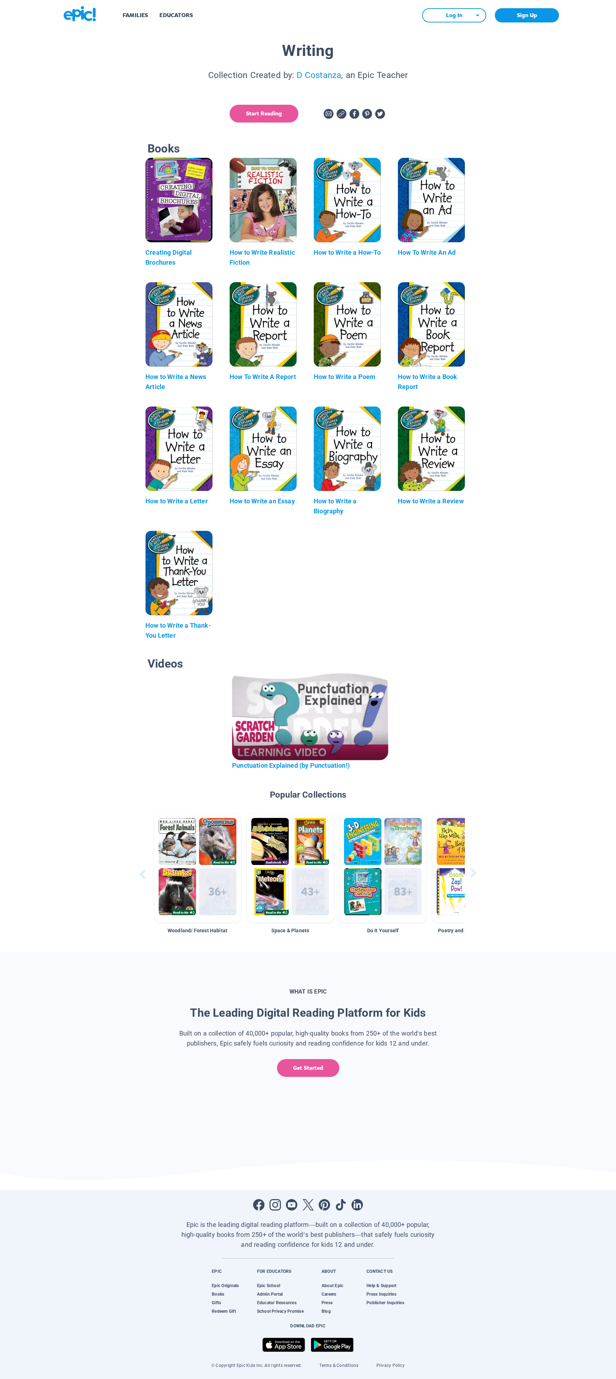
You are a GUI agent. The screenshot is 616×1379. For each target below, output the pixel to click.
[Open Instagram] (275, 1204)
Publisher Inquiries (385, 1302)
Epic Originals (225, 1285)
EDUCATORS (176, 15)
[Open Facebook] (259, 1204)
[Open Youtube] (291, 1204)
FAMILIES (135, 15)
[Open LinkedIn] (357, 1204)
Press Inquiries (381, 1294)
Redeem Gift (224, 1311)
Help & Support (381, 1285)
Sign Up (527, 15)
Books (218, 1294)
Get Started (308, 1068)
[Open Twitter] (308, 1204)
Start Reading (264, 113)
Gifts (216, 1302)
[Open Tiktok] (340, 1204)
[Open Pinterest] (324, 1204)
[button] (197, 868)
